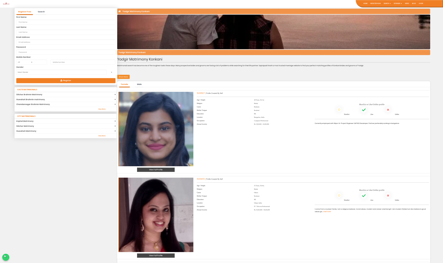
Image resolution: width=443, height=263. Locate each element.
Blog (414, 3)
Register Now (375, 3)
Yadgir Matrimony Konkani (136, 11)
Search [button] (386, 3)
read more (327, 211)
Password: (21, 47)
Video (407, 3)
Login (421, 3)
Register (67, 80)
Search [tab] (41, 11)
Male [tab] (139, 84)
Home (365, 3)
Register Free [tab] (24, 11)
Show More (123, 77)
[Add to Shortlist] (339, 110)
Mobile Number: (23, 57)
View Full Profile (156, 169)
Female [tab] (124, 84)
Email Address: (23, 37)
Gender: (20, 67)
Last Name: (21, 27)
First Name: (21, 17)
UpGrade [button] (397, 3)
